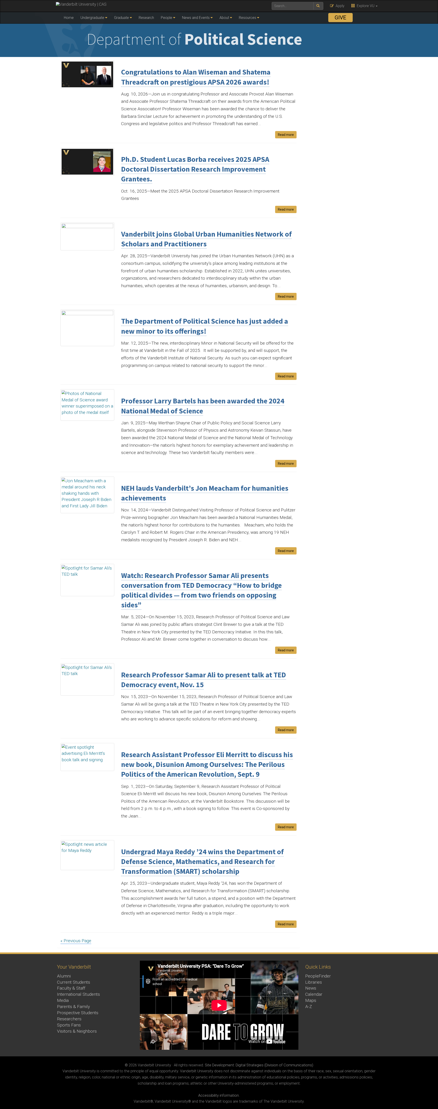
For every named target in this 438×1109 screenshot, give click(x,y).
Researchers (69, 1018)
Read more (286, 135)
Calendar (313, 994)
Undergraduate (92, 17)
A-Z (308, 1006)
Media (63, 1000)
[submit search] (318, 6)
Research (146, 17)
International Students (78, 994)
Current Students (73, 982)
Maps (310, 1000)
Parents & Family (73, 1006)
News (310, 988)
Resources (247, 17)
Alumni (64, 976)
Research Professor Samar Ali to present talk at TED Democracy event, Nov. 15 (203, 679)
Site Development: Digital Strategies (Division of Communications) (259, 1065)
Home (69, 17)
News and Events (196, 17)
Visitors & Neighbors (77, 1031)
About (224, 17)
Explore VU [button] (365, 6)
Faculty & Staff (71, 988)
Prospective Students (77, 1012)
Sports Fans (69, 1025)
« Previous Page (75, 940)
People (166, 17)
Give (340, 17)
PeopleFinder (318, 976)
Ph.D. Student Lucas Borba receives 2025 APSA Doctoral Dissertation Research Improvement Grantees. (195, 169)
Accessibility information (218, 1095)
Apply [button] (339, 6)
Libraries (313, 982)
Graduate (121, 17)
